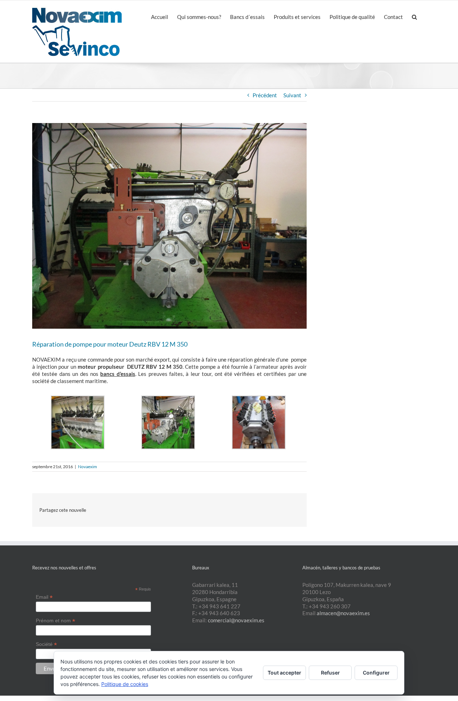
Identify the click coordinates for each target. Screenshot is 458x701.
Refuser (330, 673)
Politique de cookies (124, 684)
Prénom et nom (55, 620)
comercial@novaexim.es (236, 620)
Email (44, 597)
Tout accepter (284, 673)
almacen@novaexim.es (343, 613)
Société (46, 644)
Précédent (265, 95)
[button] (414, 16)
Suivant (292, 95)
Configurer (376, 673)
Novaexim (87, 466)
